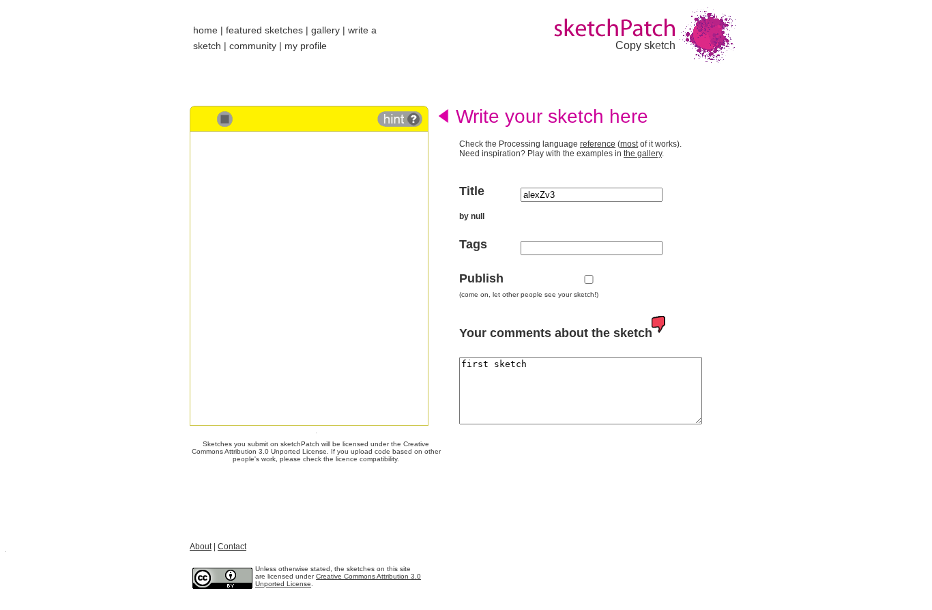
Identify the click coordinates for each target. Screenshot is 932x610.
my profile (306, 45)
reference (597, 144)
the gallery (643, 153)
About (201, 546)
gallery (325, 30)
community (252, 45)
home (205, 30)
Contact (232, 546)
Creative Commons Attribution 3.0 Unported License (311, 447)
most (629, 144)
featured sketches (264, 30)
